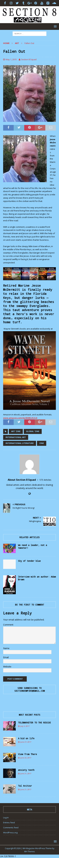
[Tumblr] (23, 3)
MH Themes (29, 851)
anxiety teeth (26, 769)
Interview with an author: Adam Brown (37, 578)
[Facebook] (5, 3)
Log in (6, 817)
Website (7, 666)
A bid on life (26, 738)
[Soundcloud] (54, 3)
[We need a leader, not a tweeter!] (9, 548)
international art (16, 437)
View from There (27, 754)
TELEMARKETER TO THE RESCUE (34, 722)
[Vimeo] (48, 3)
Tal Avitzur (25, 785)
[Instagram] (11, 3)
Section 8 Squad (29, 59)
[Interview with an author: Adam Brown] (9, 584)
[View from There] (9, 757)
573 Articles (45, 479)
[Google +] (29, 3)
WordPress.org (10, 832)
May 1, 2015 (11, 59)
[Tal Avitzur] (9, 789)
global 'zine (32, 431)
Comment (8, 624)
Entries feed (9, 822)
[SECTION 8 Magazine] (29, 21)
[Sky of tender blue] (9, 564)
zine (41, 443)
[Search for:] (29, 33)
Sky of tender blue (29, 560)
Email (6, 657)
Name (6, 648)
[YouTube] (42, 3)
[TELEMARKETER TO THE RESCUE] (9, 726)
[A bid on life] (9, 741)
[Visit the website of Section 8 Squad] (29, 493)
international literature (20, 443)
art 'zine (15, 431)
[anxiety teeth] (9, 773)
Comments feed (10, 827)
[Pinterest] (35, 3)
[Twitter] (17, 3)
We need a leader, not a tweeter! (32, 546)
